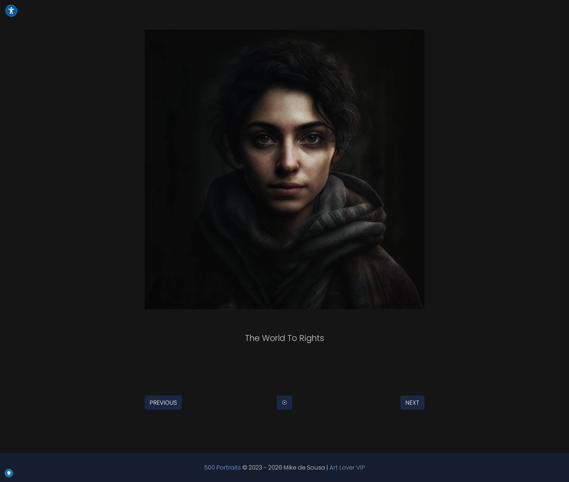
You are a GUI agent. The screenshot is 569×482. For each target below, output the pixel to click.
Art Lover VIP (347, 467)
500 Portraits (222, 467)
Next (412, 402)
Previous (163, 402)
